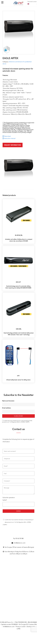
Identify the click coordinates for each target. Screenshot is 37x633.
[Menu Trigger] (2, 2)
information (21, 519)
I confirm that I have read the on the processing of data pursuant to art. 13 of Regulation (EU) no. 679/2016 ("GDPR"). (17, 421)
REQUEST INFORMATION (12, 145)
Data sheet (7, 136)
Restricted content (32, 1)
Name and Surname (8, 401)
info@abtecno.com (19, 543)
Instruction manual (9, 138)
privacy (18, 420)
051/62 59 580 (19, 538)
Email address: (6, 408)
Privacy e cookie (20, 626)
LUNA (18, 629)
